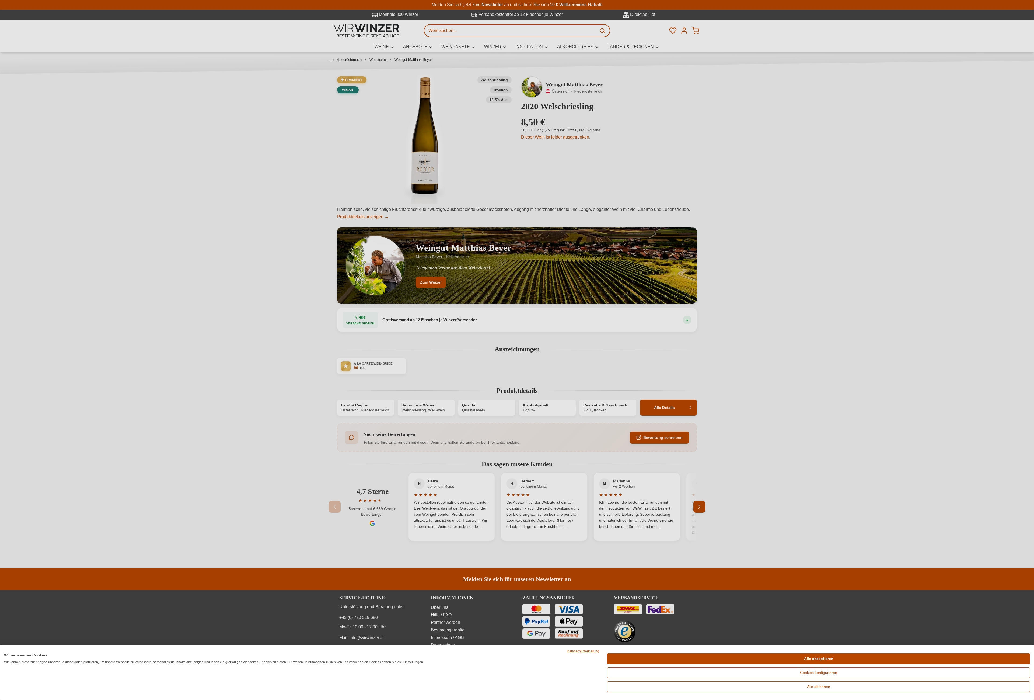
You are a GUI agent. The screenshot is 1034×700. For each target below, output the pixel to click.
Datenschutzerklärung (583, 651)
